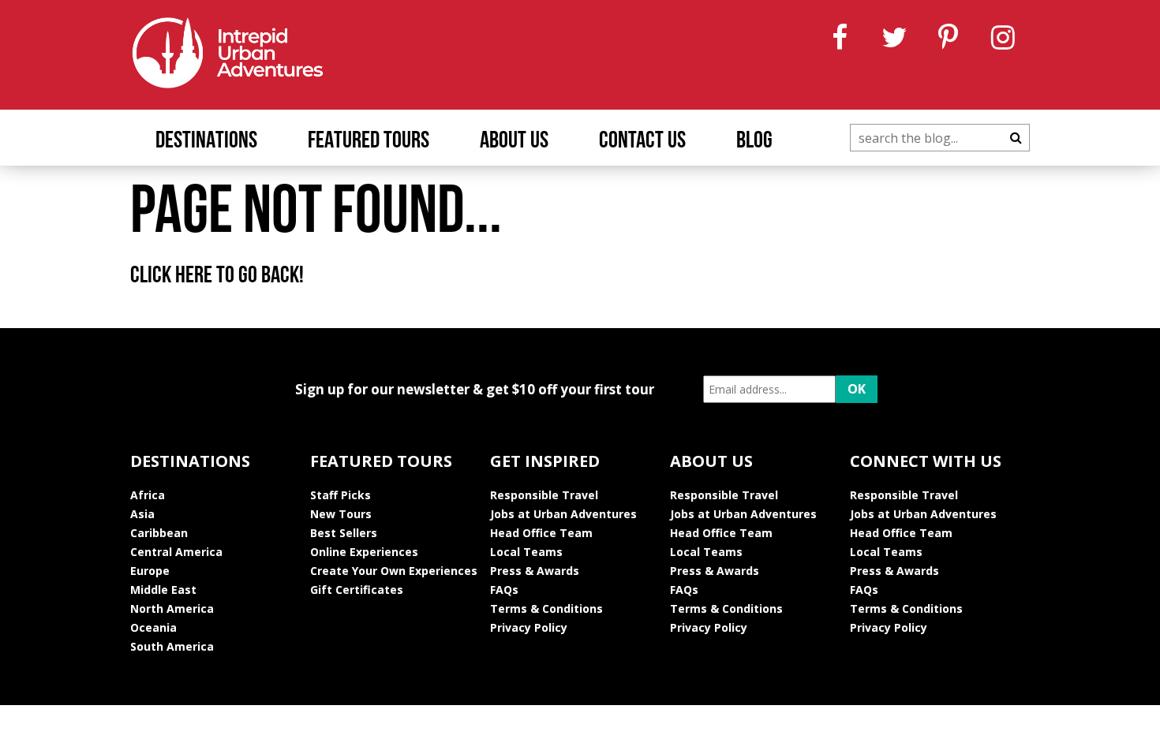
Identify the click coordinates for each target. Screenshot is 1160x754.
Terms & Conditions (546, 608)
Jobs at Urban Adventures (563, 513)
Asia (142, 513)
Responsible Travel (544, 494)
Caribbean (159, 532)
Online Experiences (364, 551)
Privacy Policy (528, 627)
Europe (150, 570)
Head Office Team (541, 532)
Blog (754, 141)
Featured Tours (368, 141)
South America (172, 646)
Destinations (206, 141)
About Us (514, 141)
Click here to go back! (217, 276)
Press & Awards (534, 570)
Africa (147, 494)
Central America (176, 551)
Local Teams (526, 551)
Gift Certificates (356, 589)
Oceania (153, 627)
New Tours (341, 513)
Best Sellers (343, 532)
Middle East (163, 589)
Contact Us (642, 141)
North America (172, 608)
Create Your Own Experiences (393, 570)
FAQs (504, 589)
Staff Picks (340, 494)
